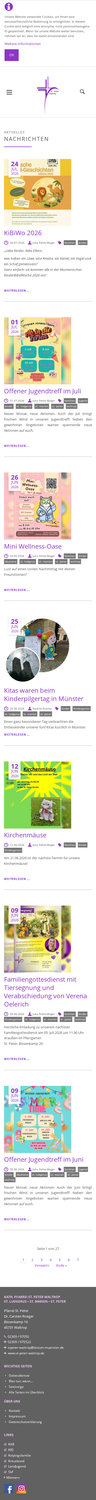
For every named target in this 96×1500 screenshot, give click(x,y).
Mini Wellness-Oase (33, 546)
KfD (11, 1450)
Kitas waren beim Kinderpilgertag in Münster (43, 694)
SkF (10, 1472)
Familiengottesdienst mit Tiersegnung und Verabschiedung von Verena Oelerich (45, 992)
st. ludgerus (24, 406)
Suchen (82, 92)
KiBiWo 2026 (23, 232)
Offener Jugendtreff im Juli (42, 390)
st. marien (41, 406)
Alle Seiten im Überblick (26, 1392)
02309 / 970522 (19, 1342)
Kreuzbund (16, 1461)
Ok (11, 55)
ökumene (11, 561)
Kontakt (14, 1410)
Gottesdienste (19, 1375)
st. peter (57, 406)
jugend (83, 400)
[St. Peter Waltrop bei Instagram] (21, 1488)
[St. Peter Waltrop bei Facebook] (9, 1488)
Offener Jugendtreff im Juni (43, 1159)
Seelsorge (16, 1386)
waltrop (72, 406)
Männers (13, 1477)
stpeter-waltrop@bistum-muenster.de (35, 1347)
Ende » (61, 1265)
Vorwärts (42, 1265)
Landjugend (17, 1466)
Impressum (17, 1416)
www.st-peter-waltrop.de (25, 1353)
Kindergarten (81, 708)
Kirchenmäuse (25, 834)
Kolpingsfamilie (19, 1455)
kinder (83, 242)
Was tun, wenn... (20, 1381)
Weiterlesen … (17, 290)
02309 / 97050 (18, 1336)
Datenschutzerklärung (25, 1422)
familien (70, 242)
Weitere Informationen (23, 43)
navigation (9, 92)
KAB (11, 1444)
